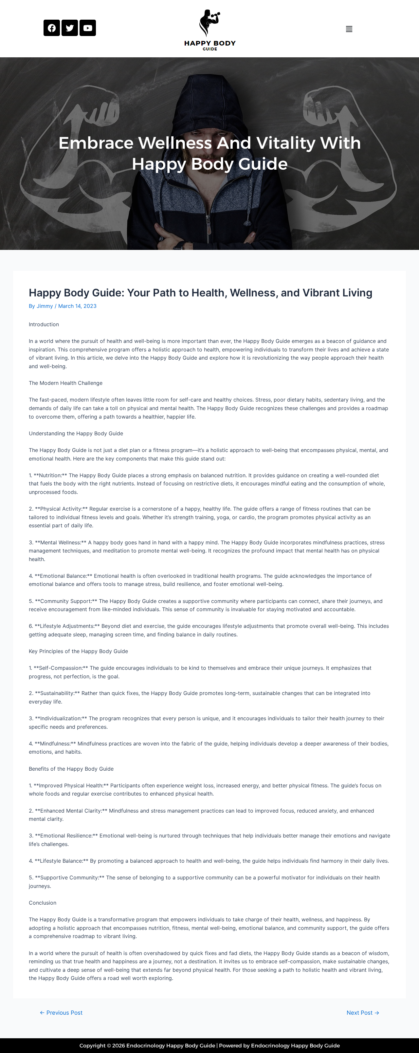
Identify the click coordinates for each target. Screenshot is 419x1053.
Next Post (363, 1012)
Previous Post (61, 1012)
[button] (349, 29)
